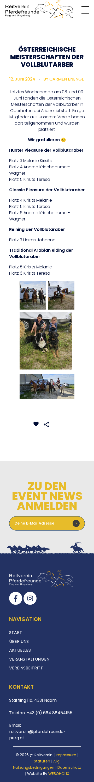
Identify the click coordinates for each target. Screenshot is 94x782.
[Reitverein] (39, 9)
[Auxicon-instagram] (30, 598)
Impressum (66, 755)
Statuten (42, 761)
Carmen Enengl (66, 79)
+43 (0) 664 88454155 (49, 713)
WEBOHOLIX (58, 773)
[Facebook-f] (15, 598)
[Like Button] (36, 424)
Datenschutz (69, 767)
